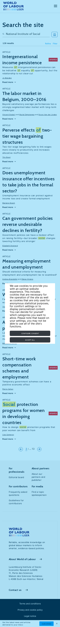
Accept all (30, 340)
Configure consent (30, 333)
